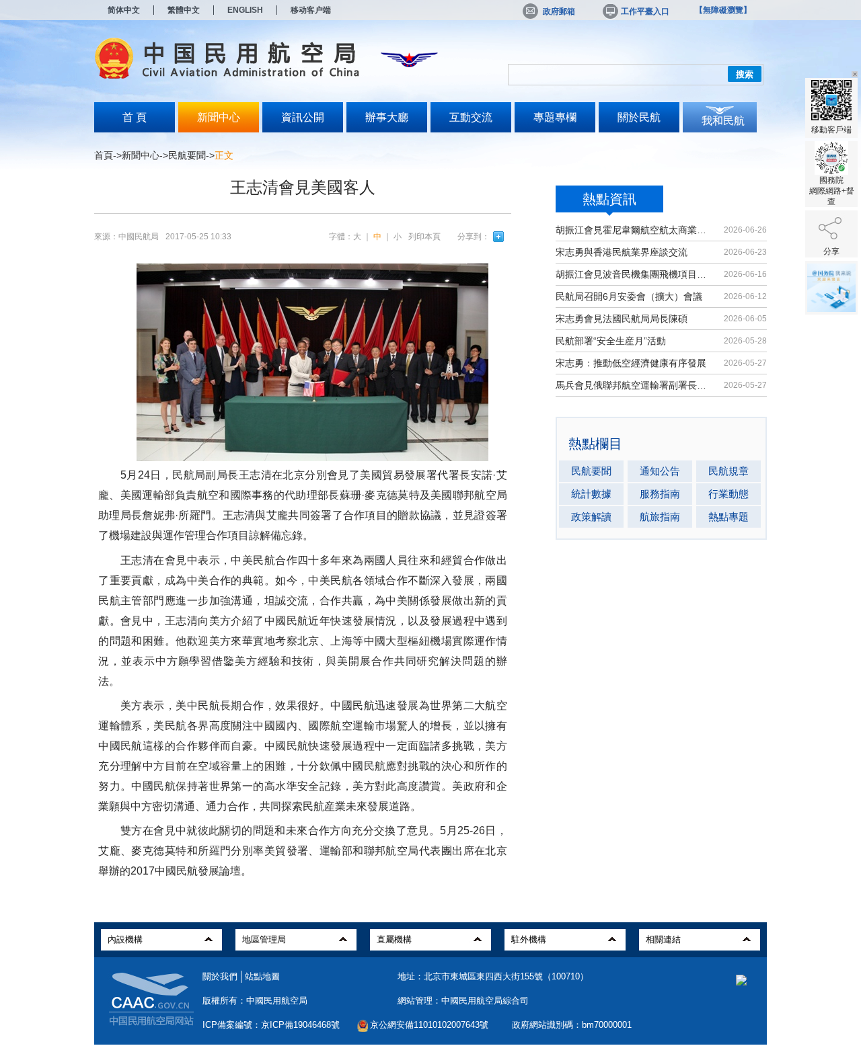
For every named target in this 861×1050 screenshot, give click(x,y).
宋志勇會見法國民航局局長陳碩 (621, 318)
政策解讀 (591, 516)
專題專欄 (554, 117)
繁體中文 (183, 10)
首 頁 (134, 117)
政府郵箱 (559, 11)
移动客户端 (311, 10)
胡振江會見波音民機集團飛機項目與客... (634, 274)
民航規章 (728, 471)
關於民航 (639, 117)
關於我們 (219, 976)
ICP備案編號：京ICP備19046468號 (271, 1025)
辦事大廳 (386, 117)
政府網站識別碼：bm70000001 (572, 1025)
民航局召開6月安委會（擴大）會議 (629, 296)
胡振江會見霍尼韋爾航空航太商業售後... (634, 230)
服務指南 (660, 493)
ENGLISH (245, 10)
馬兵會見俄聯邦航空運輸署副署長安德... (634, 385)
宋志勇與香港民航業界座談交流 (621, 252)
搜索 (744, 74)
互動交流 (470, 117)
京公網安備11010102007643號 (429, 1025)
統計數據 (591, 493)
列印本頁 (424, 236)
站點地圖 (262, 976)
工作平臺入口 (645, 11)
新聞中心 (218, 117)
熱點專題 (728, 516)
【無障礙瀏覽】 (723, 10)
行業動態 (728, 493)
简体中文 (124, 10)
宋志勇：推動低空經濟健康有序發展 (631, 363)
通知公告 (660, 471)
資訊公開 (302, 117)
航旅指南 (660, 516)
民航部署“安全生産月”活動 (611, 340)
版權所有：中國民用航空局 (254, 1001)
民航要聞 (187, 155)
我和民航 (723, 120)
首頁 (103, 155)
